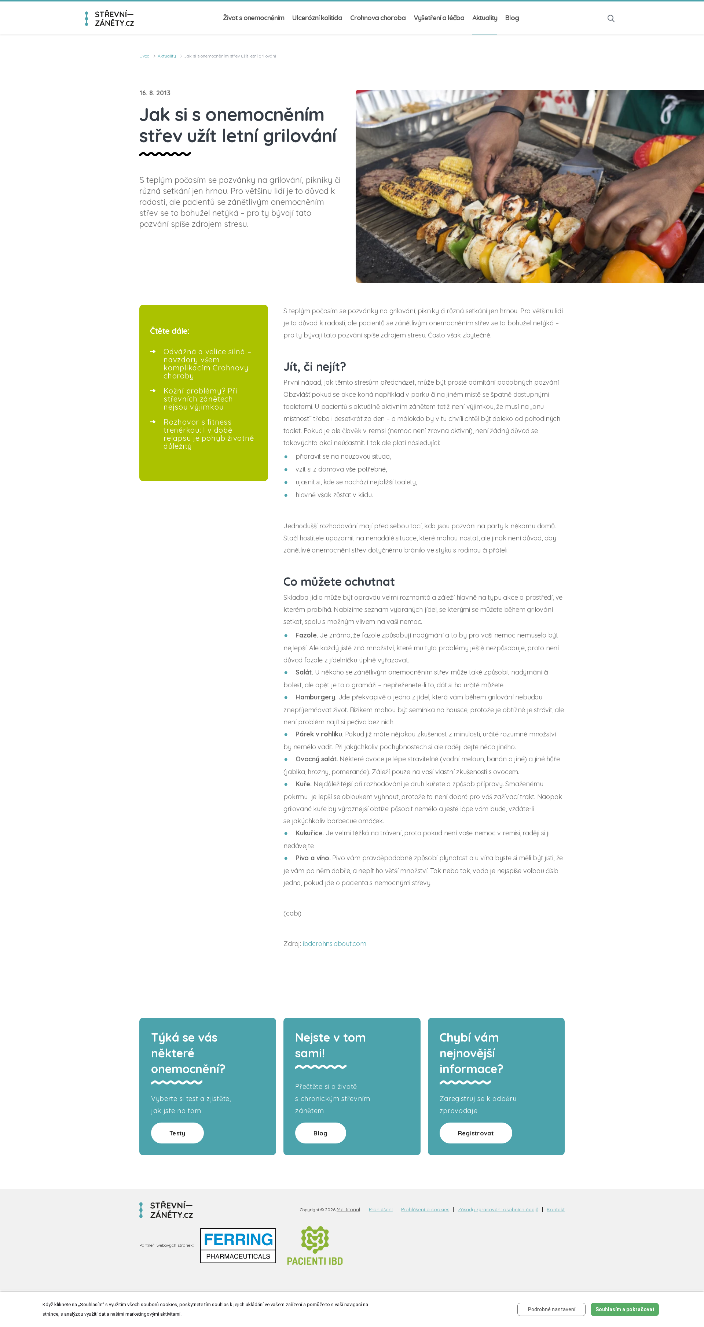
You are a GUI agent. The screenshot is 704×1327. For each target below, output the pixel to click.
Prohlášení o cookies (425, 1209)
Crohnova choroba (378, 18)
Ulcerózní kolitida (317, 18)
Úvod (144, 56)
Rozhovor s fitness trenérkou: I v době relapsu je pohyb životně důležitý (209, 434)
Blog (512, 18)
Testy (177, 1133)
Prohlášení (381, 1209)
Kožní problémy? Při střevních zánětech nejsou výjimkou (201, 398)
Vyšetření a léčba (439, 18)
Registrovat (476, 1133)
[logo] (109, 18)
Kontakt (556, 1209)
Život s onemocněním (253, 18)
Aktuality (484, 18)
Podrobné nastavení (551, 1309)
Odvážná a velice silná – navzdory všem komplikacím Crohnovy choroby (207, 363)
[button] (611, 18)
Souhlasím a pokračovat (624, 1309)
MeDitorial (348, 1209)
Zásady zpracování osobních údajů (498, 1209)
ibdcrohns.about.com (334, 943)
